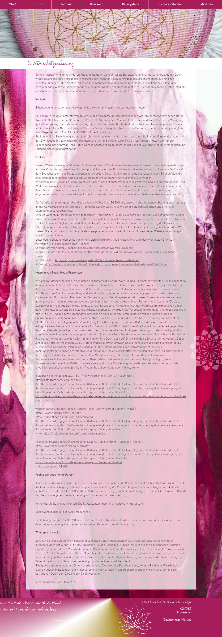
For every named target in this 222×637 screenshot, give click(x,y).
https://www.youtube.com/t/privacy (58, 413)
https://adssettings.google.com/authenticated (64, 417)
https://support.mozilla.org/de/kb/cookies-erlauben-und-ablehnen (97, 260)
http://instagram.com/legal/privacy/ (58, 380)
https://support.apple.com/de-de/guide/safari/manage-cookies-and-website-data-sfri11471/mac (105, 264)
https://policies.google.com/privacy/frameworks (74, 433)
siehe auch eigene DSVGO (51, 467)
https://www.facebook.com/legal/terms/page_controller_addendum (78, 462)
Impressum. (136, 504)
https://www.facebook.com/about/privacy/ (62, 446)
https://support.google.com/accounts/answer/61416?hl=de (95, 248)
